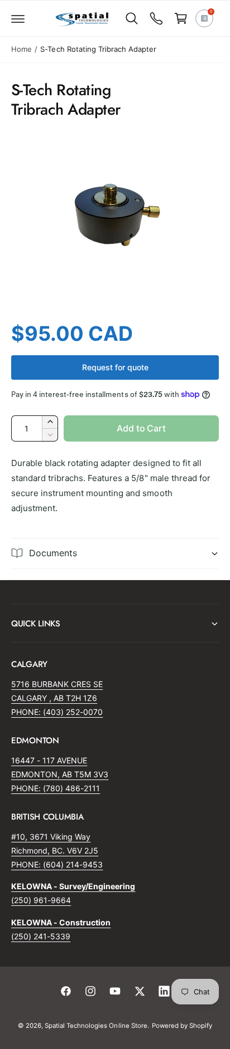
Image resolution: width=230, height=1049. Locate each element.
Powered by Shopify (182, 1026)
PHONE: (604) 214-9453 (57, 864)
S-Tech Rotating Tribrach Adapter (98, 49)
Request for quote (115, 367)
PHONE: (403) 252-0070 (57, 712)
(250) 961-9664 (41, 900)
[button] (18, 18)
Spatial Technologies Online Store (96, 1026)
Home (21, 49)
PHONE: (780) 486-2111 (55, 788)
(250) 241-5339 (40, 936)
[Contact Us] (156, 18)
